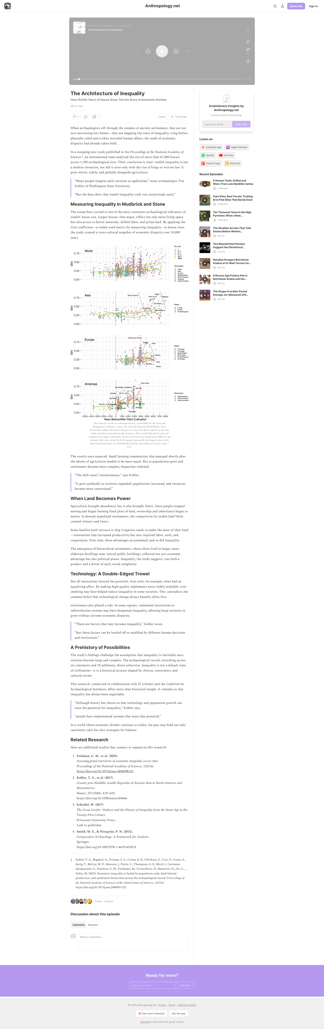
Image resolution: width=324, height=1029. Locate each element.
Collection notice (186, 1005)
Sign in (313, 6)
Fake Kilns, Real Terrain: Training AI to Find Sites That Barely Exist (233, 198)
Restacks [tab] (93, 924)
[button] (137, 51)
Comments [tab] (79, 924)
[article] (226, 184)
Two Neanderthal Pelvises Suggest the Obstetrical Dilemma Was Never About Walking (229, 245)
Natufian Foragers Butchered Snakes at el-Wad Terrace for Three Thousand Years (231, 261)
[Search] (275, 6)
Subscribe (296, 6)
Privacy (162, 1005)
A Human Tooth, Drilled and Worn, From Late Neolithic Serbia (233, 182)
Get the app (178, 1013)
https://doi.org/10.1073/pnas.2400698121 (105, 771)
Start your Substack (153, 1013)
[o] (205, 184)
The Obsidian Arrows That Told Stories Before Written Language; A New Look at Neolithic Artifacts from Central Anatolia (232, 229)
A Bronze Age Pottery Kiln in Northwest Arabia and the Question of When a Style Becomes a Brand (230, 277)
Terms (171, 1005)
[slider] (161, 79)
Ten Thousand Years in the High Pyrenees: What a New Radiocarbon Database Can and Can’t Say (232, 214)
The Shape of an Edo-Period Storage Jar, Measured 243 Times (230, 293)
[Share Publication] (282, 6)
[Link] (66, 204)
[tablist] (85, 925)
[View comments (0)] (248, 41)
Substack (145, 1021)
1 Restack (108, 901)
